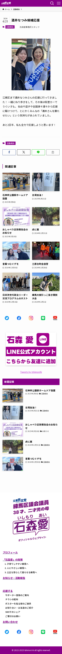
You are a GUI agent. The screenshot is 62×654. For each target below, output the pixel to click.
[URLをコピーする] (53, 152)
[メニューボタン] (58, 3)
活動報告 (10, 27)
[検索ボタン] (52, 3)
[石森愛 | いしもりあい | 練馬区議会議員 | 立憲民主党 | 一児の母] (6, 3)
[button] (9, 152)
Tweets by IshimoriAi (31, 372)
